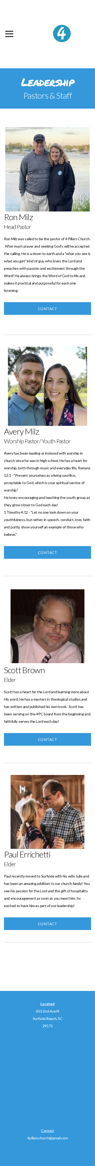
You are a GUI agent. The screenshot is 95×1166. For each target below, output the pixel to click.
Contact (47, 308)
